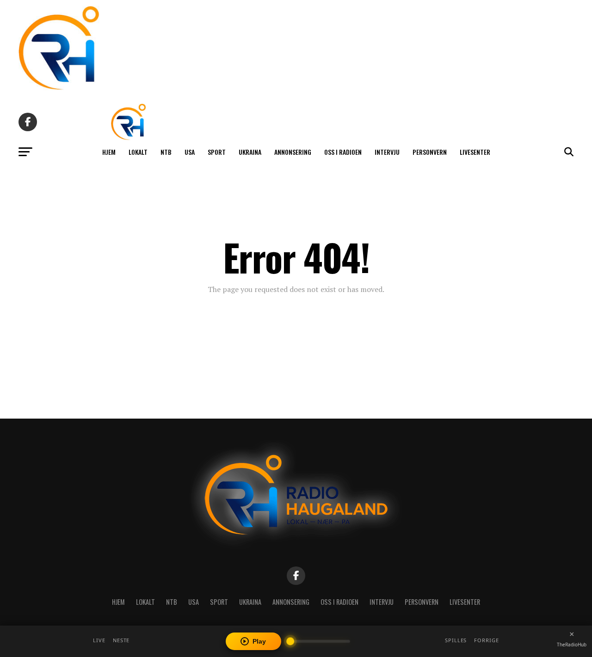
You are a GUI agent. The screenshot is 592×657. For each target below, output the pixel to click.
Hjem (109, 152)
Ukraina (250, 152)
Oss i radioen (343, 152)
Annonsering (292, 152)
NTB (166, 152)
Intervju (387, 152)
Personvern (430, 152)
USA (190, 152)
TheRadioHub (571, 644)
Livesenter (475, 152)
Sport (217, 152)
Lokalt (138, 152)
